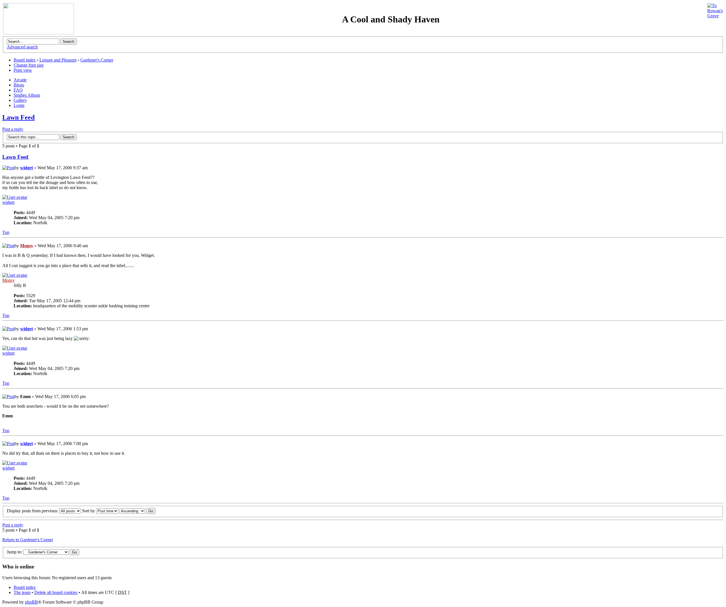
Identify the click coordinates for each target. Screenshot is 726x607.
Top (5, 232)
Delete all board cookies (55, 592)
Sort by (89, 510)
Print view (23, 70)
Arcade (20, 79)
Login (19, 105)
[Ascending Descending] (137, 510)
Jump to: (14, 551)
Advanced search (22, 47)
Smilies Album (27, 95)
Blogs (19, 85)
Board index (25, 60)
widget (26, 167)
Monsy (26, 245)
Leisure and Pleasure (58, 60)
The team (22, 592)
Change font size (29, 65)
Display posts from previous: (33, 510)
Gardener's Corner (96, 60)
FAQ (18, 90)
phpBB (31, 602)
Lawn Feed (18, 117)
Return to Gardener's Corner (27, 539)
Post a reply (12, 129)
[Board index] (38, 32)
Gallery (20, 100)
